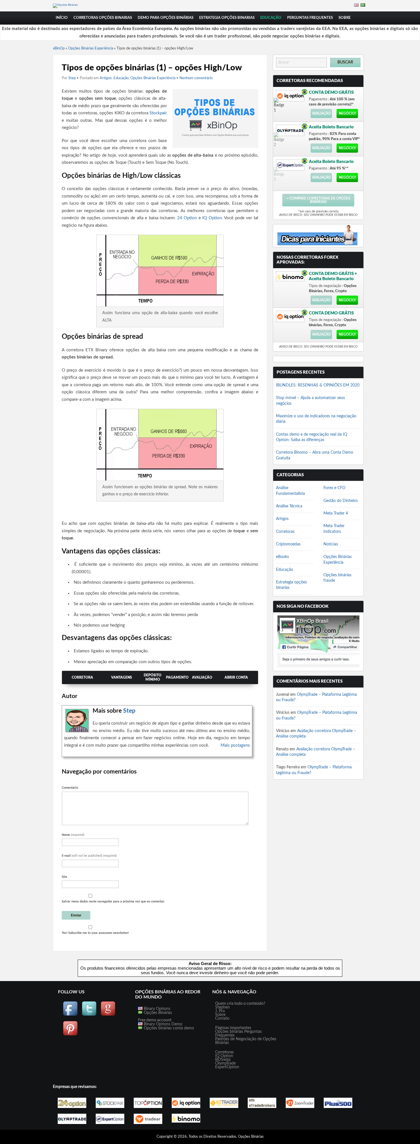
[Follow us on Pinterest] (70, 1035)
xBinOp (59, 48)
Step (72, 78)
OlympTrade (225, 1063)
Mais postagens (235, 745)
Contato (222, 1019)
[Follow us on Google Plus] (108, 1015)
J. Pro (220, 1011)
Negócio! (347, 113)
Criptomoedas (288, 544)
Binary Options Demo (162, 1024)
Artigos (106, 78)
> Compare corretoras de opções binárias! (318, 200)
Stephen (222, 1007)
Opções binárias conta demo (168, 1028)
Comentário (70, 787)
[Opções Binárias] (65, 4)
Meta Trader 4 (335, 513)
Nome (73, 834)
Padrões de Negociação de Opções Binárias (245, 1041)
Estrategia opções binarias (227, 18)
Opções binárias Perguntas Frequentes (238, 1033)
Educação (270, 18)
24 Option (187, 218)
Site (64, 876)
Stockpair (158, 113)
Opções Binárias (157, 1013)
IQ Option (212, 218)
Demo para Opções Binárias (165, 18)
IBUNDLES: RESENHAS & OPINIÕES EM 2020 (317, 385)
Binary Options (156, 1009)
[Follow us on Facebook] (70, 1015)
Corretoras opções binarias (102, 18)
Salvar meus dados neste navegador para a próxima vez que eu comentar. (113, 901)
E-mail (89, 855)
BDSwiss (223, 1060)
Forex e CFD (334, 488)
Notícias (330, 544)
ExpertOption (227, 1067)
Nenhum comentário (196, 78)
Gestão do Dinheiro (340, 501)
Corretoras (285, 532)
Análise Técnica (289, 506)
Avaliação (321, 113)
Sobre (345, 18)
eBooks (282, 557)
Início (62, 18)
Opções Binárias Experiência (90, 48)
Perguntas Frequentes (310, 18)
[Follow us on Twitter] (89, 1015)
